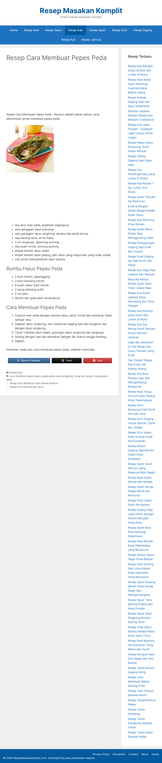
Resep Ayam (97, 30)
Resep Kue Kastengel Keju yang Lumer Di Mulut (141, 174)
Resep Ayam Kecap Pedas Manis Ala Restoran (140, 491)
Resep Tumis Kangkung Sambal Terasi (140, 723)
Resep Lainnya (91, 39)
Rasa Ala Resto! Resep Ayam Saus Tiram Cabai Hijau (139, 284)
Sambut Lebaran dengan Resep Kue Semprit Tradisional (141, 115)
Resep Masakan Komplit (81, 10)
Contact (133, 754)
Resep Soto (119, 30)
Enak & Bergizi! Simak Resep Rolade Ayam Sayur (141, 210)
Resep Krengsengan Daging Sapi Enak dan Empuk (141, 247)
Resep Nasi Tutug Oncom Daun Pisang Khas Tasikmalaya (141, 396)
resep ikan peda (83, 376)
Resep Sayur (53, 30)
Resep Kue (68, 39)
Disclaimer (119, 754)
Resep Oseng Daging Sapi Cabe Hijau (140, 160)
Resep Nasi (31, 30)
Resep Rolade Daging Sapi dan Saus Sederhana (139, 102)
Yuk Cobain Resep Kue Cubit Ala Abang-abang (140, 364)
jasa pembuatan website (80, 758)
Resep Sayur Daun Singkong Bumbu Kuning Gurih (140, 618)
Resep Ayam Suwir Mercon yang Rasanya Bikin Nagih (141, 468)
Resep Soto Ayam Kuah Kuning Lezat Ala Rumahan (140, 437)
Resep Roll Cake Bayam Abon (27, 386)
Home (14, 30)
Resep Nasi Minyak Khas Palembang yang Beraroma (140, 545)
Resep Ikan (75, 30)
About (145, 754)
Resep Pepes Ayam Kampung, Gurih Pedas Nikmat (140, 147)
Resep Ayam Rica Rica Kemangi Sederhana (139, 532)
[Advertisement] (59, 89)
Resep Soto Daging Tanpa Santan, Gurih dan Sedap (141, 423)
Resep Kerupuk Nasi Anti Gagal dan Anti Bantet (141, 658)
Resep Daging (143, 30)
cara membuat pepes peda (25, 376)
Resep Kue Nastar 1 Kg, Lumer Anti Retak (141, 188)
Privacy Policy (101, 754)
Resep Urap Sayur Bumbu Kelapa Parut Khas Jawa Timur (141, 631)
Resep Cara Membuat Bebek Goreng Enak (139, 681)
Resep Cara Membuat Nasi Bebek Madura (34, 383)
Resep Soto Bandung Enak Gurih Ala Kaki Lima (141, 409)
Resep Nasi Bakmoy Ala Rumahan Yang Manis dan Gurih (141, 645)
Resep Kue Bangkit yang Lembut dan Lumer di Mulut (140, 70)
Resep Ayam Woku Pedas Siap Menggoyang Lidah (141, 233)
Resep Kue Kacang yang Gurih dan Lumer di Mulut (140, 315)
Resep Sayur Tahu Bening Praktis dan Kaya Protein (140, 604)
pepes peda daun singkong (57, 376)
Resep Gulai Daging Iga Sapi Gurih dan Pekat (141, 261)
